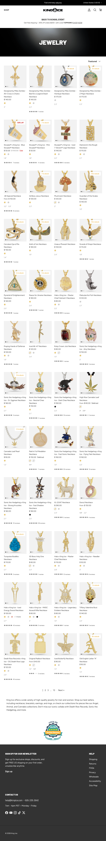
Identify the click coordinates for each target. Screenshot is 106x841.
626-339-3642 (32, 800)
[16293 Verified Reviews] (53, 741)
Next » (61, 690)
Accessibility (95, 781)
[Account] (89, 10)
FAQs (91, 768)
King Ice (14, 833)
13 (54, 690)
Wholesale (94, 776)
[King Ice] (53, 10)
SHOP (6, 10)
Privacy (92, 772)
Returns (92, 763)
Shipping (93, 759)
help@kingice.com (13, 800)
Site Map (93, 785)
